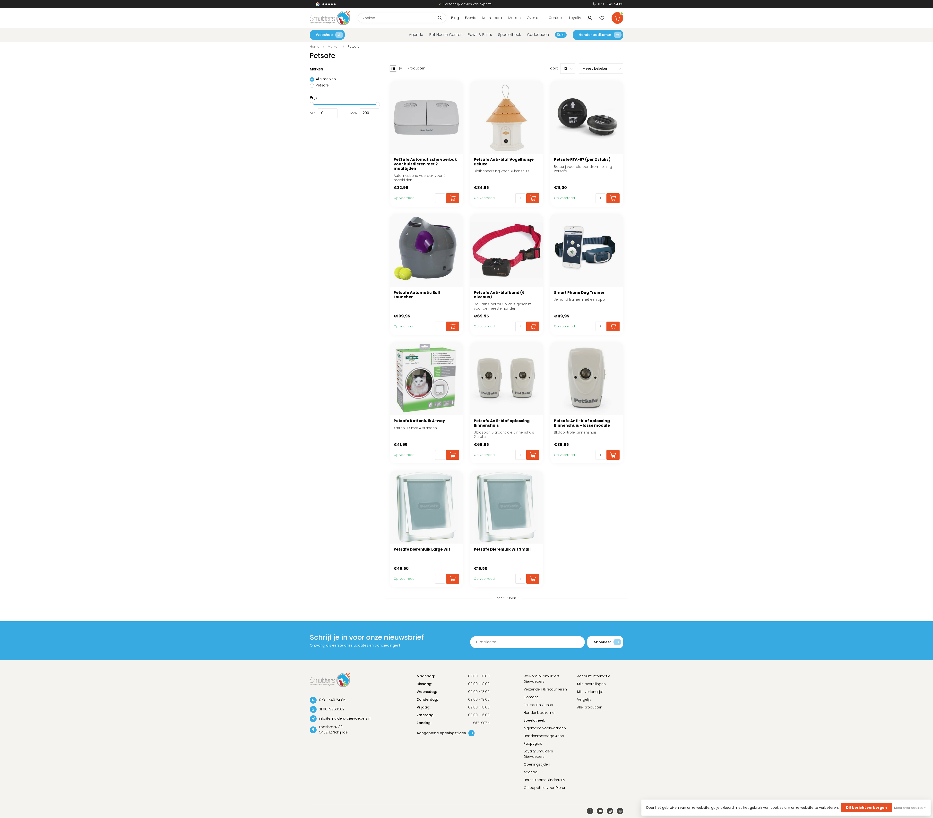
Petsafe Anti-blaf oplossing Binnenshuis (502, 423)
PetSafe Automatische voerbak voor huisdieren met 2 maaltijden (425, 164)
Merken (514, 17)
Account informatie (593, 676)
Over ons (535, 17)
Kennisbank (492, 17)
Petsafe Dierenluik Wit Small (502, 549)
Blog (455, 17)
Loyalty (575, 17)
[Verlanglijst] (601, 18)
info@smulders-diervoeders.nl (345, 718)
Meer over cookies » (910, 808)
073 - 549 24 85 (610, 4)
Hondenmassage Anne (544, 735)
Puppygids (533, 743)
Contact (556, 17)
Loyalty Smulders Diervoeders (538, 754)
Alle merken (326, 79)
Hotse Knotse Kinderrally (544, 779)
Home (315, 46)
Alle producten (589, 707)
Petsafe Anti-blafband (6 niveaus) (499, 294)
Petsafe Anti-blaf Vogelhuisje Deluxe (504, 161)
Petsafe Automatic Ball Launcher (417, 294)
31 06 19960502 (331, 709)
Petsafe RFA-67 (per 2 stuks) (582, 159)
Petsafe (354, 46)
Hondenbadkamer (595, 34)
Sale (561, 34)
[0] (617, 17)
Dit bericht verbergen (866, 807)
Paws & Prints (480, 34)
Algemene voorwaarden (545, 728)
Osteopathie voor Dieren (545, 787)
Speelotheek (509, 34)
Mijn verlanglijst (590, 691)
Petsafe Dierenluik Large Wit (422, 549)
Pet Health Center (445, 34)
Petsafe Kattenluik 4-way (419, 421)
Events (470, 17)
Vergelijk (584, 699)
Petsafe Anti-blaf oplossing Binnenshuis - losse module (582, 423)
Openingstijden (537, 764)
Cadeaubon (538, 34)
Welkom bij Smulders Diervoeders (542, 679)
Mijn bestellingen (591, 684)
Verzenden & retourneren (545, 689)
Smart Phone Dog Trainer (579, 292)
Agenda (416, 34)
